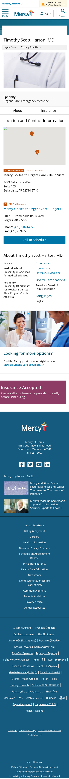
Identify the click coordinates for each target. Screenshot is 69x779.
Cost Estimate (35, 585)
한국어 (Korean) (46, 634)
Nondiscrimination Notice (34, 580)
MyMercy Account (11, 3)
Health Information (34, 542)
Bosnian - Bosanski (23, 665)
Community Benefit (34, 590)
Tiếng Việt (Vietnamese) (16, 659)
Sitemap (12, 730)
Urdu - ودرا (36, 691)
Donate (34, 558)
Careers (34, 536)
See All (30, 476)
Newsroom (34, 575)
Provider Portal (34, 602)
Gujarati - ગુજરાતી (22, 704)
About (17, 110)
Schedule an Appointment (34, 553)
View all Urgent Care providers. (23, 364)
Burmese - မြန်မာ (55, 697)
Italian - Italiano (34, 710)
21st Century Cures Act (49, 730)
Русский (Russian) (50, 640)
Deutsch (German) (23, 634)
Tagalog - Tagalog (46, 653)
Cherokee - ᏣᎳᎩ (13, 697)
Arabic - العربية (34, 697)
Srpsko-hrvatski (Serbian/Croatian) (34, 646)
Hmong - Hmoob (19, 685)
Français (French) (45, 627)
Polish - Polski (49, 678)
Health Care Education (34, 569)
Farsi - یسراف (19, 691)
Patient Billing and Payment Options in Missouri (34, 767)
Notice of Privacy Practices (34, 548)
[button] (37, 152)
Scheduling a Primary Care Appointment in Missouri (34, 776)
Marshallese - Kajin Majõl (23, 672)
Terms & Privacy (27, 730)
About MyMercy (34, 525)
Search (63, 16)
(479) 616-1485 (23, 227)
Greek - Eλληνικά (47, 665)
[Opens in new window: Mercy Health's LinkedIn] (47, 464)
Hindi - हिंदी (39, 659)
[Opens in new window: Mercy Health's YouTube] (39, 464)
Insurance (48, 110)
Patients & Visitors (34, 596)
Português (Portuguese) (22, 640)
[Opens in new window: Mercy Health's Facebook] (22, 464)
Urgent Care (10, 47)
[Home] (24, 13)
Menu (5, 15)
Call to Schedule (35, 240)
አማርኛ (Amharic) (22, 627)
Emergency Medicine (48, 273)
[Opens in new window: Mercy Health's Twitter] (30, 464)
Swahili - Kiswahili (50, 672)
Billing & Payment (34, 531)
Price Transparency (34, 563)
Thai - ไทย (51, 691)
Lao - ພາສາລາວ (57, 659)
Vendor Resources (34, 607)
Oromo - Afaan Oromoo (25, 678)
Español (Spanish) (22, 653)
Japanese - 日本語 (45, 704)
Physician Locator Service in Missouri (34, 771)
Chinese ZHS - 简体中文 (45, 685)
